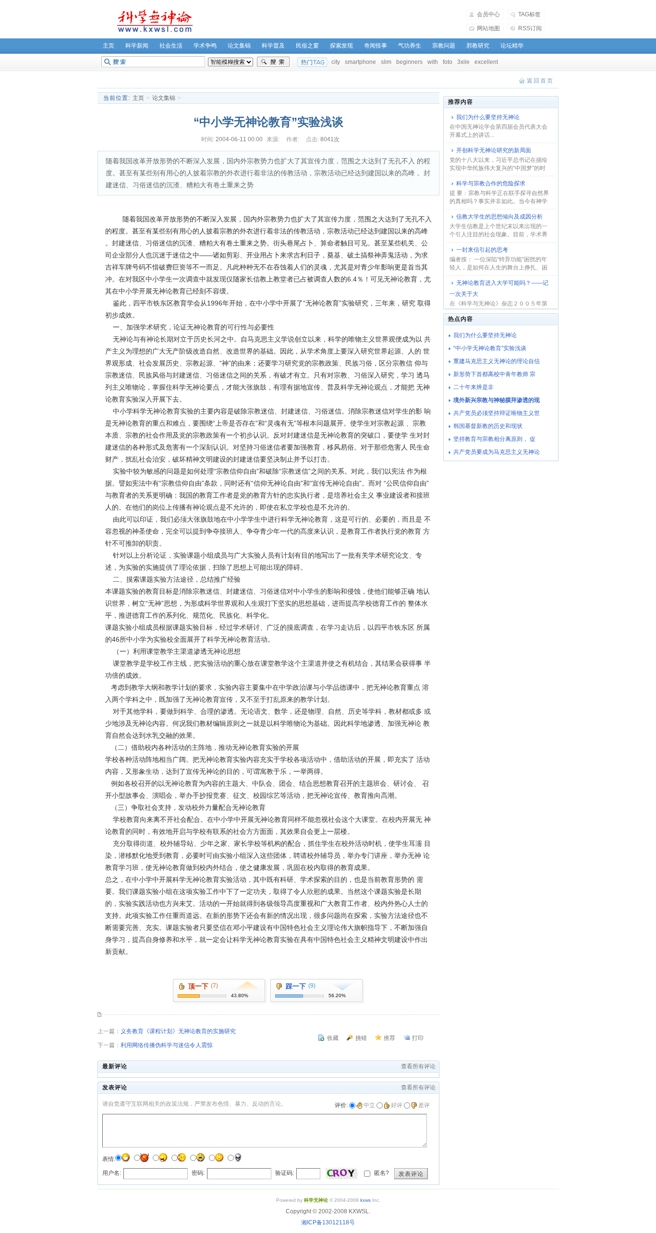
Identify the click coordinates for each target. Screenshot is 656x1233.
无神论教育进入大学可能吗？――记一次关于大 (498, 288)
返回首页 (540, 80)
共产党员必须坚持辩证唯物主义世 (496, 413)
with (432, 62)
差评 (424, 1105)
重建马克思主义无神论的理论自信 (496, 361)
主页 (108, 45)
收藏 (333, 1038)
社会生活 (170, 45)
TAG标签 (529, 14)
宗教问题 (443, 45)
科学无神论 (153, 21)
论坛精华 (511, 45)
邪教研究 (477, 45)
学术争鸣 (205, 45)
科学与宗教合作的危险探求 (490, 183)
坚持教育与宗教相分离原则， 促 (494, 439)
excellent (486, 62)
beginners (409, 62)
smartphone (360, 62)
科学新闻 (136, 45)
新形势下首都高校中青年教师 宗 (494, 374)
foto (447, 62)
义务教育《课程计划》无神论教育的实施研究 (178, 1031)
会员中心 (488, 14)
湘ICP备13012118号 (328, 1222)
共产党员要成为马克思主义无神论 (496, 452)
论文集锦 (239, 45)
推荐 (389, 1038)
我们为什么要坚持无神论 (488, 117)
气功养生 (409, 45)
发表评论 (411, 1174)
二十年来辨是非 (473, 387)
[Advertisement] (335, 21)
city (335, 62)
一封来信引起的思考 (482, 249)
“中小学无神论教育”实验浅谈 (489, 348)
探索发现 (341, 45)
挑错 (361, 1038)
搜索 (273, 62)
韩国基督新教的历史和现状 (487, 426)
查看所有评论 (418, 1066)
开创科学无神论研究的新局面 (493, 150)
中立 (369, 1105)
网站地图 (488, 28)
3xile (463, 62)
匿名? (381, 1173)
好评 (396, 1105)
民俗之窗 (307, 45)
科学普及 (273, 45)
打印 (418, 1038)
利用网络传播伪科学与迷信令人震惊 (167, 1045)
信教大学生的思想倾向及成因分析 (499, 216)
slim (386, 62)
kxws (365, 1200)
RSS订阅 (530, 28)
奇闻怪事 (375, 45)
